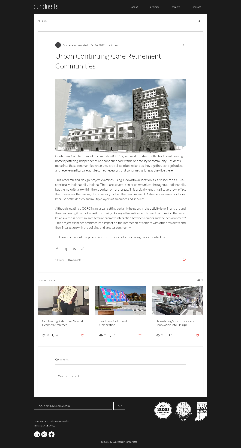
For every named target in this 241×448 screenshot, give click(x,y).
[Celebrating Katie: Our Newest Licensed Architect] (63, 300)
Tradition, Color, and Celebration (113, 323)
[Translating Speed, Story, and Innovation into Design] (177, 300)
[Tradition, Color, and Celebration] (120, 300)
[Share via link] (83, 249)
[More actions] (184, 45)
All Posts (42, 20)
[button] (199, 20)
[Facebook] (52, 434)
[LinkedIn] (37, 434)
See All (200, 279)
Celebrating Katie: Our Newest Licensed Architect (62, 323)
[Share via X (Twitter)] (65, 249)
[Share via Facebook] (57, 249)
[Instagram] (44, 434)
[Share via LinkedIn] (74, 249)
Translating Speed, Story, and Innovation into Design (175, 323)
